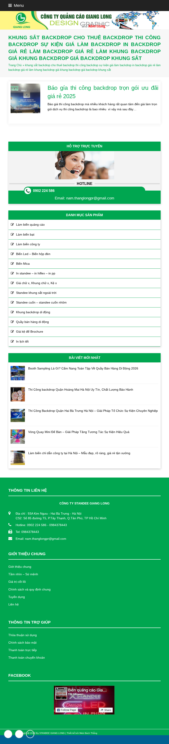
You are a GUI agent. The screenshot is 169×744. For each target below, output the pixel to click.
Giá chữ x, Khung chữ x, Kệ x (36, 283)
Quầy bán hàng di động (32, 322)
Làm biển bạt (25, 234)
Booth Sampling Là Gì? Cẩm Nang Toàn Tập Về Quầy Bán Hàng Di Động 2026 (83, 368)
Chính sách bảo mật (22, 642)
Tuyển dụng (16, 597)
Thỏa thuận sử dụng (22, 635)
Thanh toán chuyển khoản (26, 657)
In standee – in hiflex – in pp (35, 273)
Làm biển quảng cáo (30, 224)
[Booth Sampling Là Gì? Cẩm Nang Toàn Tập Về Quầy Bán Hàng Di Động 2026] (18, 373)
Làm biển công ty (28, 244)
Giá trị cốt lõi (17, 581)
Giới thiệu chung (19, 566)
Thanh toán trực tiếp (22, 650)
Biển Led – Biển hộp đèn (33, 254)
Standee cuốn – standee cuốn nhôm (41, 302)
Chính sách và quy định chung (29, 589)
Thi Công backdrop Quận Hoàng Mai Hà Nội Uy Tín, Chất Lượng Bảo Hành (80, 389)
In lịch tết (22, 341)
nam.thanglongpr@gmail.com (90, 198)
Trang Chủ (15, 65)
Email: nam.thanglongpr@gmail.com (41, 538)
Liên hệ (13, 604)
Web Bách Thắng (88, 733)
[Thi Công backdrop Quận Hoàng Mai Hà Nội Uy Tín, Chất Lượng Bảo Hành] (18, 394)
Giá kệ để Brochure (29, 331)
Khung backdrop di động (33, 312)
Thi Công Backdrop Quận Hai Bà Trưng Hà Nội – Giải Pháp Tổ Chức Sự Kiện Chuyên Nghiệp (93, 410)
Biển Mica (23, 263)
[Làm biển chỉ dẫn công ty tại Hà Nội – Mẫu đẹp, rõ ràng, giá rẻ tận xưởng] (18, 458)
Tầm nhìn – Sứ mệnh (23, 574)
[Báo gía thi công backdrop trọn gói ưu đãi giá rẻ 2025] (25, 98)
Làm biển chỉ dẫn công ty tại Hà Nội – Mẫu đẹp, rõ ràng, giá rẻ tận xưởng (79, 453)
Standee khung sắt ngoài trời (36, 292)
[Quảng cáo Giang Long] (84, 20)
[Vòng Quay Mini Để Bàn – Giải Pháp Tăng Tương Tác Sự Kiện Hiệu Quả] (18, 436)
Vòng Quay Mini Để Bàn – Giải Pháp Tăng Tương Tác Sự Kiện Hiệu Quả (78, 432)
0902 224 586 (44, 191)
